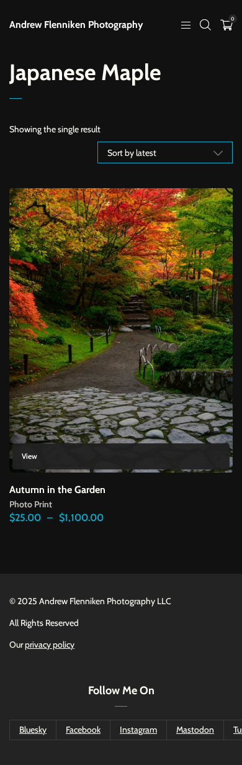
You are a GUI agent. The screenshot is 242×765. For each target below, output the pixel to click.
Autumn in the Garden (57, 490)
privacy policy (49, 644)
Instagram (138, 729)
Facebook (83, 729)
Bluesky (33, 729)
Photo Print (30, 504)
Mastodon (195, 729)
